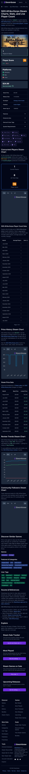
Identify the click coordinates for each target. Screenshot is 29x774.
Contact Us (23, 770)
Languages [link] (19, 141)
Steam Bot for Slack (7, 753)
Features (5, 114)
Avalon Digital (17, 104)
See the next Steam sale (14, 643)
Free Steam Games (20, 732)
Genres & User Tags (8, 122)
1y (11, 193)
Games (6, 6)
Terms (8, 770)
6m (8, 349)
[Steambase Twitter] (20, 759)
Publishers (5, 737)
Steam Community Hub (14, 615)
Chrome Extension (7, 747)
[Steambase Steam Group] (17, 759)
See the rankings (14, 689)
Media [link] (11, 141)
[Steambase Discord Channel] (15, 759)
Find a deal (13, 674)
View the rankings (13, 658)
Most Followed (19, 709)
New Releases (19, 712)
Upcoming (18, 715)
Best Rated (18, 703)
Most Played (18, 706)
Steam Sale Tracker (20, 725)
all (15, 193)
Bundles (4, 712)
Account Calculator (7, 759)
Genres (4, 725)
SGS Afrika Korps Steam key (9, 336)
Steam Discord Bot (7, 750)
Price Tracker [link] (7, 135)
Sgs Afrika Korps (14, 6)
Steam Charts (6, 715)
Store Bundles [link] (7, 138)
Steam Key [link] (16, 135)
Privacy (4, 770)
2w (4, 193)
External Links (7, 118)
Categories (5, 728)
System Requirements (9, 126)
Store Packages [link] (17, 138)
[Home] (1, 6)
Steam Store (17, 611)
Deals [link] (24, 135)
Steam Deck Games (20, 718)
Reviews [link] (16, 132)
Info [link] (5, 141)
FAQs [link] (15, 144)
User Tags (4, 731)
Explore (4, 761)
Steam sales (18, 385)
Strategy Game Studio (19, 100)
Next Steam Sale (6, 756)
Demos (4, 709)
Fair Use (14, 770)
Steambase (17, 747)
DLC (3, 706)
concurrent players (18, 23)
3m (8, 193)
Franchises (5, 740)
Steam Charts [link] (7, 132)
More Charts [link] (6, 144)
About (18, 770)
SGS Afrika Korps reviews (10, 450)
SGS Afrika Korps (6, 21)
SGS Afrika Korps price (12, 343)
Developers (5, 734)
